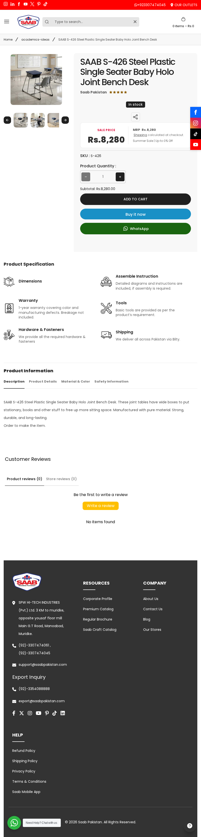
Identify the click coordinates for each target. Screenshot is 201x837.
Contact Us (153, 609)
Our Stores (152, 629)
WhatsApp (139, 228)
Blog (146, 619)
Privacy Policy (23, 771)
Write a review (100, 506)
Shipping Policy (25, 760)
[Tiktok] (54, 713)
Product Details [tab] (43, 381)
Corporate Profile (97, 598)
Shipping (140, 135)
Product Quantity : (98, 166)
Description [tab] (14, 381)
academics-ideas (35, 39)
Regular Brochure (97, 619)
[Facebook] (195, 112)
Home (8, 39)
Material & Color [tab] (75, 381)
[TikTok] (195, 133)
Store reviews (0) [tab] (61, 478)
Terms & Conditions (29, 781)
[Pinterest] (47, 713)
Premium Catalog (98, 609)
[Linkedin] (63, 713)
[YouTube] (195, 144)
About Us (150, 598)
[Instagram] (195, 123)
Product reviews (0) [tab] (24, 478)
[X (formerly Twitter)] (21, 713)
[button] (20, 120)
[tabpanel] (100, 414)
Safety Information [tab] (111, 381)
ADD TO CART (136, 199)
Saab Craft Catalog (99, 629)
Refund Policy (23, 750)
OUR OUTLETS (186, 4)
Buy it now (136, 214)
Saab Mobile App (26, 791)
